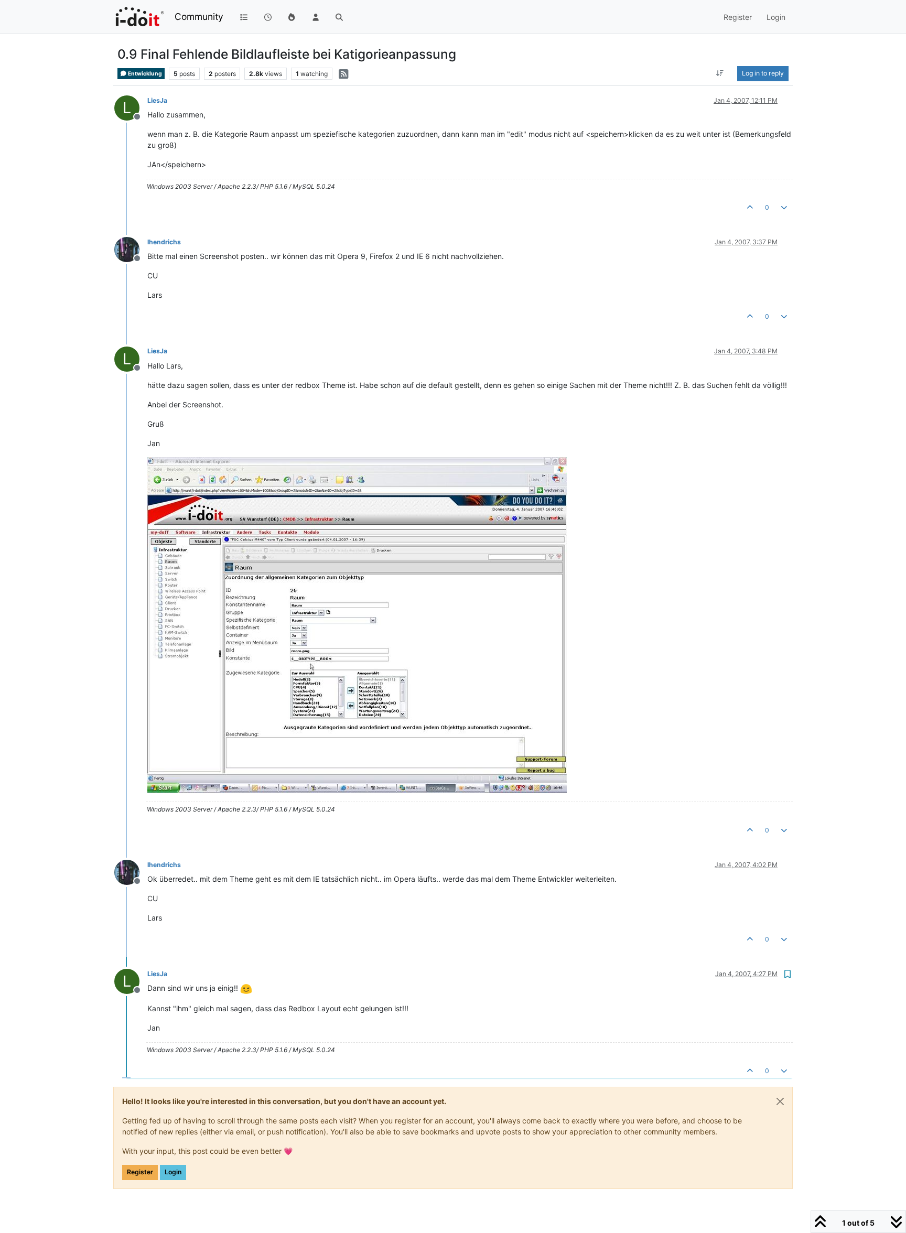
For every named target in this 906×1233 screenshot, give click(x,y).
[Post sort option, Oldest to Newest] (720, 73)
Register (140, 1172)
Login (173, 1172)
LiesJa (157, 100)
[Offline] (130, 248)
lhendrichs (164, 242)
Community (199, 16)
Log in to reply (763, 73)
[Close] (780, 1101)
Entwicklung (144, 73)
